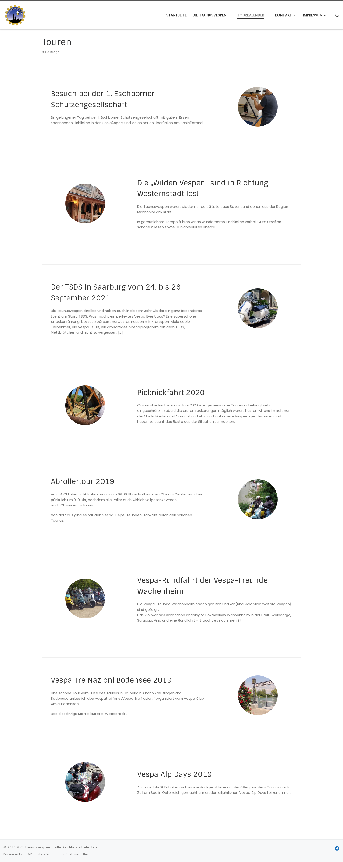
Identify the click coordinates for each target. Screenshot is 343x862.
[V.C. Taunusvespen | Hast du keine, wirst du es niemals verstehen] (15, 14)
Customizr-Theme (79, 854)
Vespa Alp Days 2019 (174, 774)
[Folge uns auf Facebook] (337, 848)
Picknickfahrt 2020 (171, 392)
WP (30, 854)
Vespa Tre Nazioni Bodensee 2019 (111, 680)
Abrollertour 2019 (82, 481)
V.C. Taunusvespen (33, 847)
